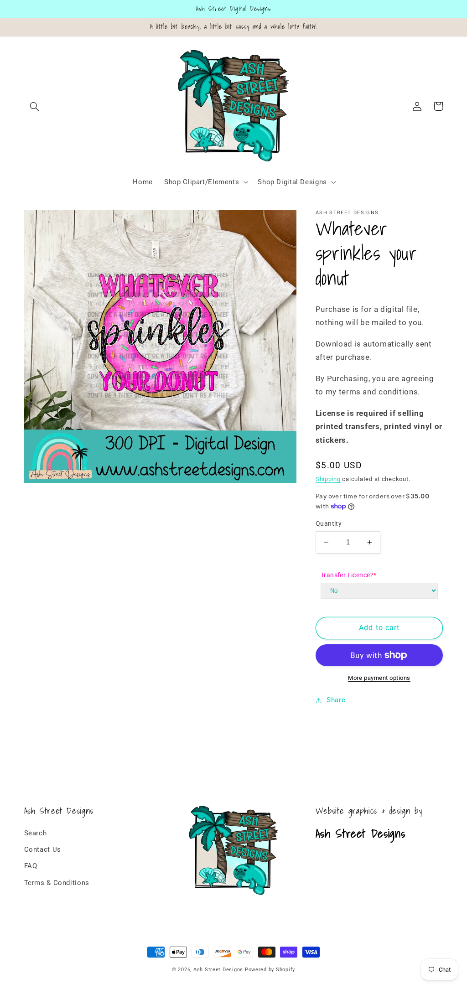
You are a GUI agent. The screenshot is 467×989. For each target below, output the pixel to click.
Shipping (328, 479)
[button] (34, 106)
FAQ (30, 866)
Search (35, 833)
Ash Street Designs (218, 970)
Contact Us (42, 849)
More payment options (379, 677)
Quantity (329, 523)
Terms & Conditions (56, 883)
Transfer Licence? (349, 575)
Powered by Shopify (270, 970)
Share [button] (336, 700)
